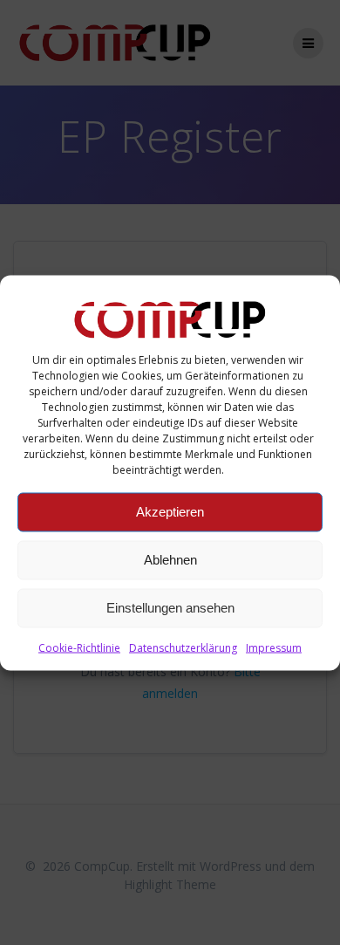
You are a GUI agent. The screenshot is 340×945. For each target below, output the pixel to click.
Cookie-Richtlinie (79, 647)
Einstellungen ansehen (170, 607)
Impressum (274, 647)
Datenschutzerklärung (183, 647)
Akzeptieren (170, 511)
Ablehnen (170, 559)
